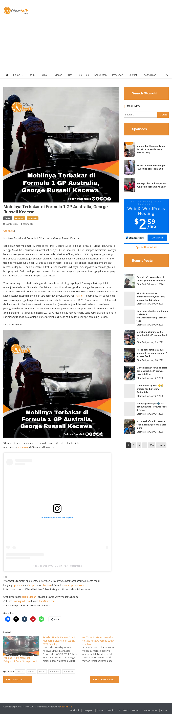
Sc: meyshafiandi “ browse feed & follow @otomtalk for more (151, 424)
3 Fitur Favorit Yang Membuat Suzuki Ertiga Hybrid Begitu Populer (106, 679)
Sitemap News (150, 710)
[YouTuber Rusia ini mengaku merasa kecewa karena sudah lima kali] (101, 649)
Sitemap (135, 710)
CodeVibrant (66, 706)
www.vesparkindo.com (74, 585)
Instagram (88, 710)
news (42, 671)
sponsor (17, 585)
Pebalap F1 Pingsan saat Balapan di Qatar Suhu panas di (20, 659)
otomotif (54, 671)
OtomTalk (28, 223)
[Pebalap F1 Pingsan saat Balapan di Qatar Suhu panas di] (21, 646)
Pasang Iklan (149, 75)
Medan (47, 585)
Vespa (32, 585)
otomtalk (68, 671)
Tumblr (111, 710)
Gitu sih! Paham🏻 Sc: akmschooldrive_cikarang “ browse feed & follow (151, 296)
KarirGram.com (47, 601)
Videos (58, 75)
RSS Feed (123, 710)
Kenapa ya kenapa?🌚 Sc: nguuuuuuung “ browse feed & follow (152, 406)
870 (152, 445)
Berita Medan (28, 596)
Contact (132, 75)
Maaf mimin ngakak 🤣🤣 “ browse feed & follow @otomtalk (151, 388)
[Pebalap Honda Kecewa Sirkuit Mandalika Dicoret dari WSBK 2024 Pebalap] (62, 649)
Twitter (100, 710)
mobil (31, 671)
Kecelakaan (100, 75)
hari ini (79, 295)
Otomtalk (32, 218)
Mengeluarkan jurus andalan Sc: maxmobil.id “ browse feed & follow (152, 371)
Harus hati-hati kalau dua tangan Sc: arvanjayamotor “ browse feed (152, 353)
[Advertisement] (86, 46)
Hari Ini (31, 75)
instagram (23, 447)
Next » (161, 445)
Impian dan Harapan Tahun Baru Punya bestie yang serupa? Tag (151, 149)
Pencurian (117, 75)
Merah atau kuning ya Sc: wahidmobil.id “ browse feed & (152, 335)
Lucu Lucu (83, 75)
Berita (44, 75)
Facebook (74, 710)
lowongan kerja (21, 601)
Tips (70, 75)
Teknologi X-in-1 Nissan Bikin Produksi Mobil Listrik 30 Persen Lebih (20, 679)
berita (20, 671)
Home (16, 75)
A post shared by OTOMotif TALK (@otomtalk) (57, 565)
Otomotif (19, 218)
